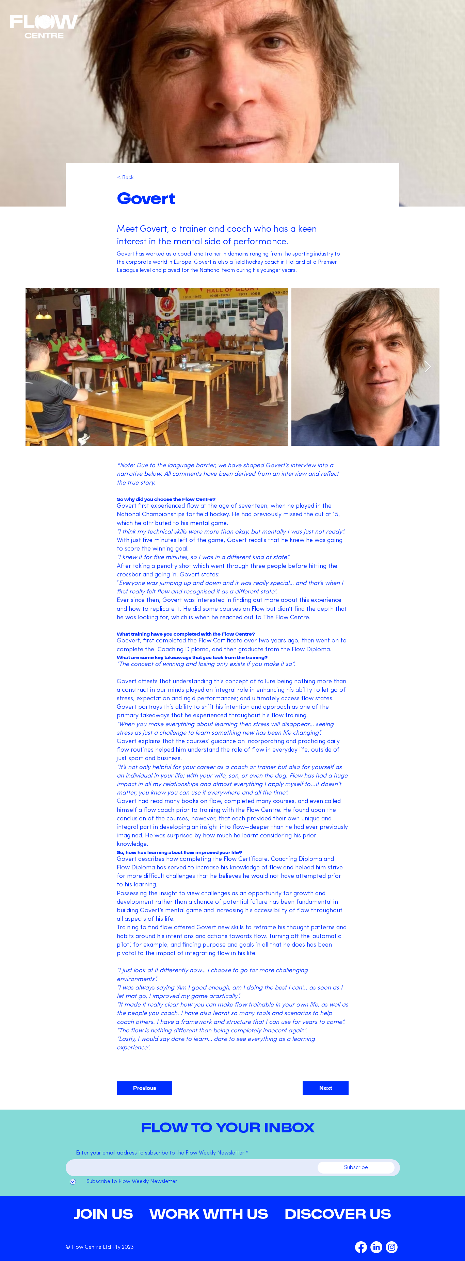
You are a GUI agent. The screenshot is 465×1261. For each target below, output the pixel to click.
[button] (337, 1213)
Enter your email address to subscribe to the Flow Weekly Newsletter (160, 1153)
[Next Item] (428, 367)
